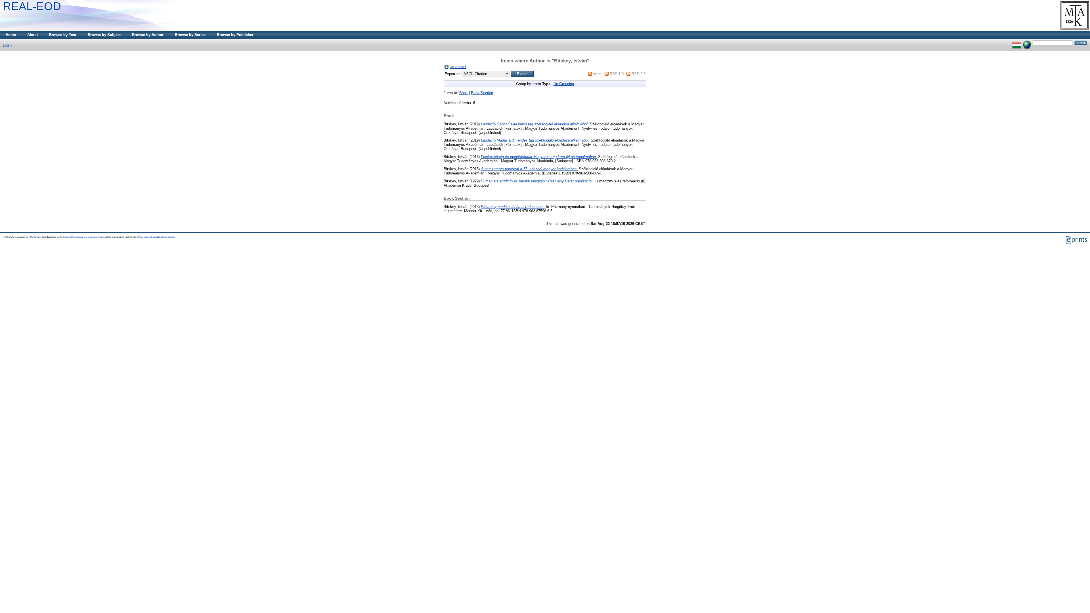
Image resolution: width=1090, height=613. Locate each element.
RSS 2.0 (638, 74)
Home (11, 35)
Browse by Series (190, 35)
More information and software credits (156, 237)
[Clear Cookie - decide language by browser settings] (1027, 43)
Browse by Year (62, 35)
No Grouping (564, 84)
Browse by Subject (104, 35)
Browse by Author (148, 35)
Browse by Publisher (235, 35)
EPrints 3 (33, 237)
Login (7, 45)
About (32, 35)
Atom (597, 74)
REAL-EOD (32, 6)
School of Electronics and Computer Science (84, 237)
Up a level (458, 67)
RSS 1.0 (617, 74)
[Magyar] (1016, 43)
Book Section (482, 93)
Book (463, 93)
